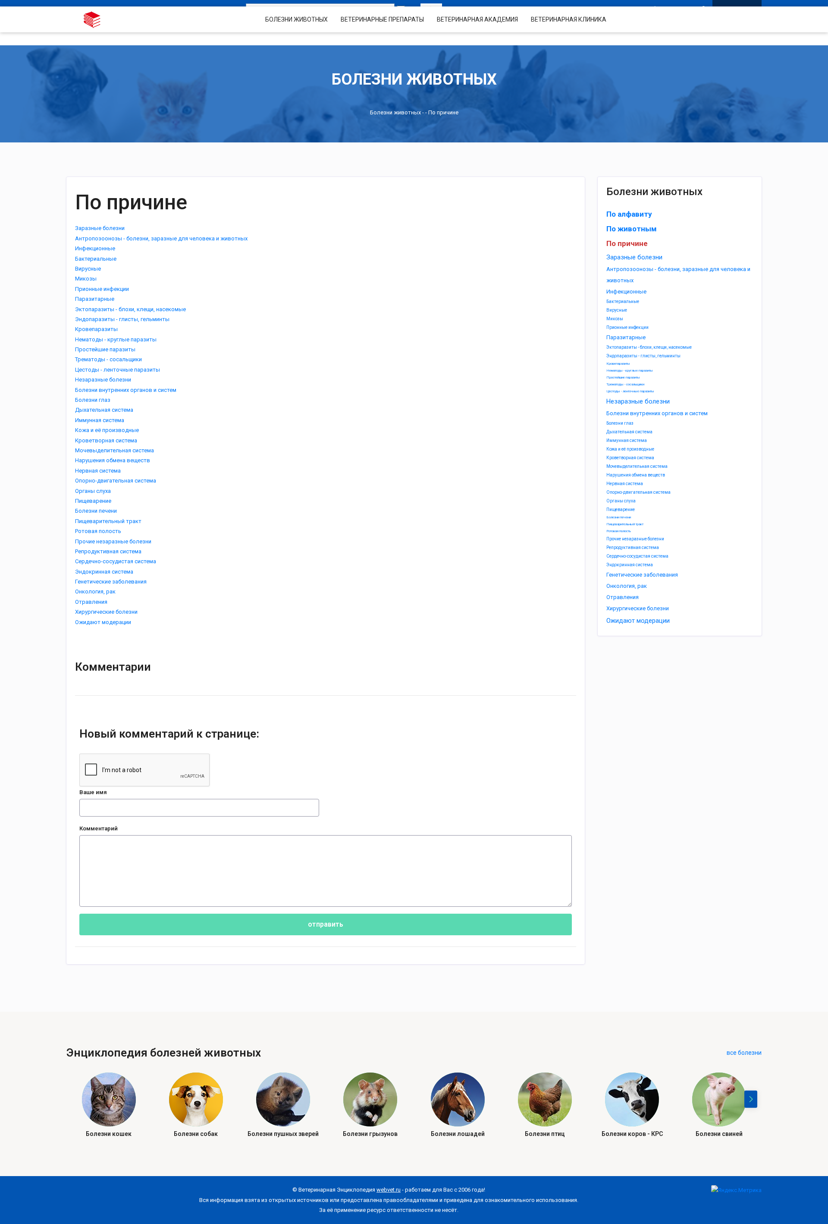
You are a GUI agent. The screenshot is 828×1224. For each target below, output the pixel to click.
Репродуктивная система (632, 547)
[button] (750, 1099)
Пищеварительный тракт (624, 524)
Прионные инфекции (627, 327)
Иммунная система (626, 440)
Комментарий (98, 828)
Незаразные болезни (638, 401)
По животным (631, 228)
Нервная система (624, 483)
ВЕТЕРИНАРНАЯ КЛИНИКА (568, 19)
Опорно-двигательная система (638, 492)
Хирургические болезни (637, 608)
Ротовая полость (618, 531)
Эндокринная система (629, 564)
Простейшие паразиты (623, 377)
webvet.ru (388, 1189)
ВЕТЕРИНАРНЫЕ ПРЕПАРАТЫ (382, 19)
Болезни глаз (620, 423)
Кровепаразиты (618, 364)
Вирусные (616, 310)
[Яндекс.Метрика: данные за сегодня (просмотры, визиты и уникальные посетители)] (736, 1190)
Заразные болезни (634, 257)
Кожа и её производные (630, 449)
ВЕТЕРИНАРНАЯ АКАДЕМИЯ (477, 19)
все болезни (744, 1052)
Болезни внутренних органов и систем (657, 413)
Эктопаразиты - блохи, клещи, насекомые (649, 347)
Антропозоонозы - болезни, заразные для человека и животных (161, 238)
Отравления (622, 597)
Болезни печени (618, 517)
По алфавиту (629, 214)
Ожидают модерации (638, 621)
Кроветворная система (630, 457)
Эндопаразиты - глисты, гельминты (643, 355)
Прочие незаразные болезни (635, 538)
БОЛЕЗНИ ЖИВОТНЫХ (296, 19)
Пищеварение (620, 509)
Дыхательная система (629, 431)
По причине (627, 243)
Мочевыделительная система (637, 466)
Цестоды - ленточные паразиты (630, 391)
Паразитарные (626, 337)
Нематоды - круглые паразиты (629, 370)
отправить (325, 924)
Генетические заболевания (642, 574)
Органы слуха (621, 500)
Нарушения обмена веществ (635, 475)
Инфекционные (626, 291)
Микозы (614, 318)
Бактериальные (622, 301)
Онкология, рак (626, 586)
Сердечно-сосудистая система (637, 556)
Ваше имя (93, 792)
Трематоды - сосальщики (625, 384)
